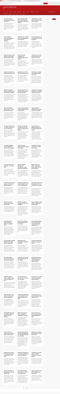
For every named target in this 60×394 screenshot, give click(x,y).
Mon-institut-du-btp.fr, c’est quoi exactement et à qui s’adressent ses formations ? (36, 184)
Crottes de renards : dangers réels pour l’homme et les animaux (23, 147)
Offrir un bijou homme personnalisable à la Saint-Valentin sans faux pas (9, 109)
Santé (24, 13)
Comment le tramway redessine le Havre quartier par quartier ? (9, 20)
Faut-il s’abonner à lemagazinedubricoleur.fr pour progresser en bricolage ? (28, 0)
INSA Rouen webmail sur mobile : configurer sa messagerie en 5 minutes (23, 314)
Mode (20, 13)
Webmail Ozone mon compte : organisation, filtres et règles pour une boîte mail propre (36, 166)
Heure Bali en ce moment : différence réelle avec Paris (23, 72)
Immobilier (5, 13)
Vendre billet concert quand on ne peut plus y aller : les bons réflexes (23, 259)
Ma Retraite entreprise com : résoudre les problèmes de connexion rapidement (23, 354)
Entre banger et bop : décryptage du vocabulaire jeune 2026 (23, 242)
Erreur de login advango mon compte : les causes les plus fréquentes (22, 372)
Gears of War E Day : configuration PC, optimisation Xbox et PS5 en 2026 (23, 57)
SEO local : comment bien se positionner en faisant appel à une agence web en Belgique (23, 128)
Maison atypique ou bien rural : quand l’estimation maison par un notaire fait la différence (23, 20)
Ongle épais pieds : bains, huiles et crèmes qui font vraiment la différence (9, 296)
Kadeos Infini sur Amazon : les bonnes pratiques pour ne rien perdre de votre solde (9, 354)
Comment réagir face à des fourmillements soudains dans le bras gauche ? (23, 91)
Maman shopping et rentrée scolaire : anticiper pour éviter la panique (36, 203)
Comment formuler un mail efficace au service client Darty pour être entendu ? (9, 56)
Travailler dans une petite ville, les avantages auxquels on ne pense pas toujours (36, 354)
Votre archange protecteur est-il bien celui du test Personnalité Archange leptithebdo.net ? (36, 223)
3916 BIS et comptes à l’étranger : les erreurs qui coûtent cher (23, 203)
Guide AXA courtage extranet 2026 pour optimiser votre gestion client (8, 223)
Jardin (10, 13)
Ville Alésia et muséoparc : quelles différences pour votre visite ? (36, 73)
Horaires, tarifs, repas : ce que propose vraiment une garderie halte (9, 372)
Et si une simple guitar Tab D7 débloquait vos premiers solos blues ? (36, 38)
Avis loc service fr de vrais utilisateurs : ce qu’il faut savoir (9, 166)
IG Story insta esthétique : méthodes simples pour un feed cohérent (23, 222)
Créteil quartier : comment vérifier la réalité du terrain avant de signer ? (36, 20)
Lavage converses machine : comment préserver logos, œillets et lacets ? (23, 109)
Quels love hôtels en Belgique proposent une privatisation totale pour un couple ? (36, 128)
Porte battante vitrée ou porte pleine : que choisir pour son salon (36, 147)
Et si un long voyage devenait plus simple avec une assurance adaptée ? (9, 259)
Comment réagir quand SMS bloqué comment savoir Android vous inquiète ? (9, 242)
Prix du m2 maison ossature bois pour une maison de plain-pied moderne (9, 184)
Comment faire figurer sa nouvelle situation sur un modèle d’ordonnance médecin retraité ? (36, 259)
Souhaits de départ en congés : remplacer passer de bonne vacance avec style (9, 278)
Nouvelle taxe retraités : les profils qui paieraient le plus (9, 72)
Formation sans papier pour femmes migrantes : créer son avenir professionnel (23, 184)
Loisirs (13, 13)
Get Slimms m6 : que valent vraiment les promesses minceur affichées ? (36, 278)
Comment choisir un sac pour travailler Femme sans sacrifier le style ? (36, 296)
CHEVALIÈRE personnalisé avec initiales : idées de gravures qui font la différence (9, 314)
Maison (17, 13)
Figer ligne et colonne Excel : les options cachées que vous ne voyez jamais (9, 127)
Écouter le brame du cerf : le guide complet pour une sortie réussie (36, 372)
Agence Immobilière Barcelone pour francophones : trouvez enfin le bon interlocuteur (22, 166)
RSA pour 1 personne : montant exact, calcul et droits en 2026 (8, 203)
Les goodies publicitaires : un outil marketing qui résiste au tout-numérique (9, 147)
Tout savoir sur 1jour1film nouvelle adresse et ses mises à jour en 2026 (36, 56)
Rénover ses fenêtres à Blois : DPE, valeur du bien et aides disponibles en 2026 (36, 314)
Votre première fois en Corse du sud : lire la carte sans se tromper (23, 278)
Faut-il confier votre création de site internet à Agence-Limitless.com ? (9, 333)
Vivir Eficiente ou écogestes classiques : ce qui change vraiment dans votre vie (36, 91)
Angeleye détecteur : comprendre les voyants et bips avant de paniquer (36, 109)
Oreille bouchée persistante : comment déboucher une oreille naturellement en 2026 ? (23, 296)
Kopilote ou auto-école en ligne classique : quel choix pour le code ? (36, 333)
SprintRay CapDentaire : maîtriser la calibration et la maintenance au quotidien (9, 91)
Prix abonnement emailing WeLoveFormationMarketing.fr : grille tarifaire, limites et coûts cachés (23, 334)
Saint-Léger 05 (9, 7)
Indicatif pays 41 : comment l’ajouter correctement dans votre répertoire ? (23, 38)
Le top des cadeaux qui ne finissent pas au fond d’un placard (36, 242)
